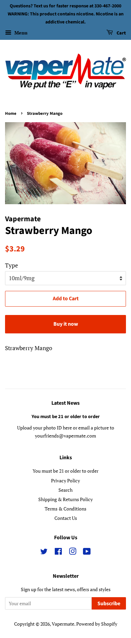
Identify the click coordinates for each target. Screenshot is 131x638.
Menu (20, 33)
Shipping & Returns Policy (65, 499)
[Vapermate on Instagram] (72, 552)
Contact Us (65, 518)
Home (10, 113)
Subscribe (108, 603)
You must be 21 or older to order (66, 416)
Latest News (65, 403)
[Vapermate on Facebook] (58, 552)
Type (11, 265)
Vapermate (63, 624)
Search (65, 490)
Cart (121, 33)
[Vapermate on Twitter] (44, 552)
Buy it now (65, 324)
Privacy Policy (65, 480)
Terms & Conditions (65, 508)
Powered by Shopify (96, 624)
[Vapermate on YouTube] (87, 552)
